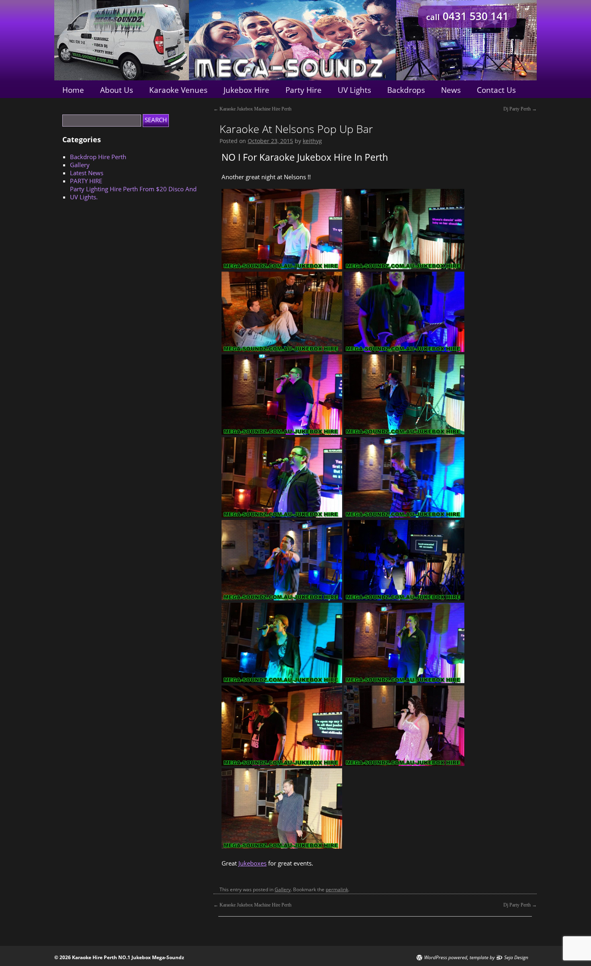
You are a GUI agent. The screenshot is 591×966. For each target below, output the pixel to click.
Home (73, 89)
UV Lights (354, 89)
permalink (337, 889)
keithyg (312, 141)
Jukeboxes (252, 863)
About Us (116, 89)
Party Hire (303, 89)
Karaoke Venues (178, 89)
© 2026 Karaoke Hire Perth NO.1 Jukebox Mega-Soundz (119, 957)
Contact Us (496, 89)
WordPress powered (445, 957)
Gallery (283, 889)
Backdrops (406, 89)
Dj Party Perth (520, 109)
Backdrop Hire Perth (98, 157)
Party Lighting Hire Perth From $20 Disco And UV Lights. (133, 193)
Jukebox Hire (246, 89)
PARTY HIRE (86, 181)
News (451, 89)
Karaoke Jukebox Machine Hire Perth (252, 109)
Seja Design (516, 957)
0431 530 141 (467, 16)
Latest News (86, 173)
